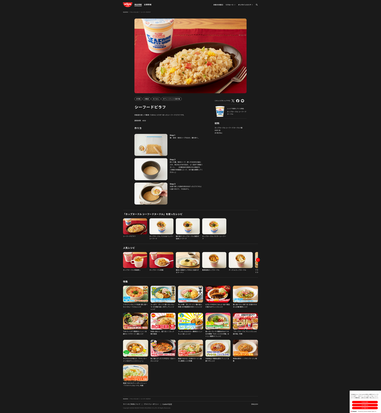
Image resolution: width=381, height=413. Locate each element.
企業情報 (147, 4)
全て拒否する (365, 405)
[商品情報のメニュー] (142, 4)
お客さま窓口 (218, 5)
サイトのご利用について (131, 404)
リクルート (230, 5)
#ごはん (156, 99)
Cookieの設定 (365, 402)
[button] (258, 260)
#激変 (147, 99)
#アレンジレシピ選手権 (171, 99)
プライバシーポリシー (151, 404)
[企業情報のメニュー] (152, 4)
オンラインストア (244, 5)
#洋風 (138, 99)
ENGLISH (254, 404)
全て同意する (365, 408)
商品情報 (138, 4)
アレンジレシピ (134, 12)
